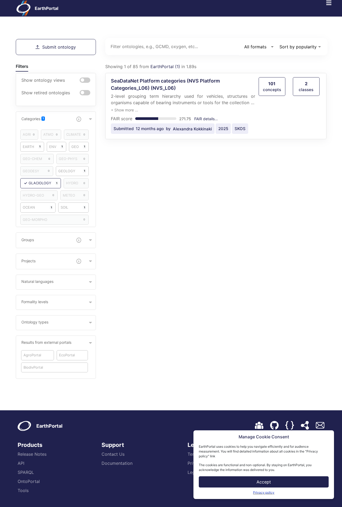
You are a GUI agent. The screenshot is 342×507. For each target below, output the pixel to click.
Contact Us (113, 454)
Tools (23, 490)
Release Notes (32, 454)
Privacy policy (263, 492)
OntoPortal (29, 481)
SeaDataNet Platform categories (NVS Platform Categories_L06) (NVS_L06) (165, 84)
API (21, 463)
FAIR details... (206, 118)
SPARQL (26, 472)
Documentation (117, 463)
